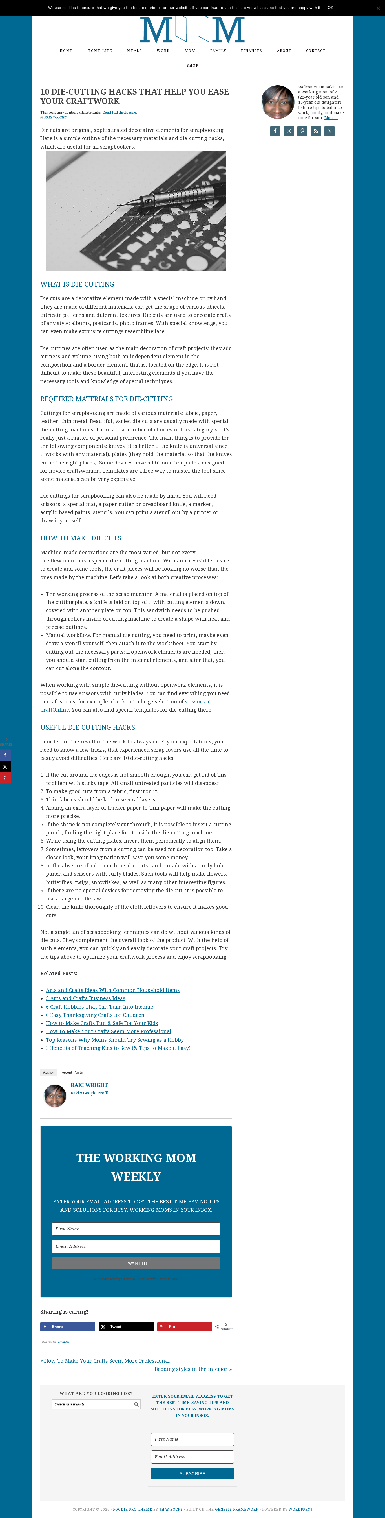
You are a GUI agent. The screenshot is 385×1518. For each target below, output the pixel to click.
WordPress (301, 1510)
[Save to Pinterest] (5, 777)
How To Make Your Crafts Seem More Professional (108, 1031)
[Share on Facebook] (5, 755)
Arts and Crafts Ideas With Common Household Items (113, 990)
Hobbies (63, 1342)
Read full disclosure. (120, 112)
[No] (378, 8)
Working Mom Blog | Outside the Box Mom (192, 18)
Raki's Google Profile (91, 1093)
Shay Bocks (171, 1510)
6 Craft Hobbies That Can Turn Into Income (99, 1007)
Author (48, 1072)
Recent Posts (72, 1072)
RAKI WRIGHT (89, 1085)
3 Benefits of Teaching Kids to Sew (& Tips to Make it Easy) (118, 1048)
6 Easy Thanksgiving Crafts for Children (95, 1015)
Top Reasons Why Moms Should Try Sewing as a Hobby (115, 1040)
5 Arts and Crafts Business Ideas (85, 998)
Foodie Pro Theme (132, 1510)
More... (331, 117)
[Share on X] (5, 766)
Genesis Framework (237, 1510)
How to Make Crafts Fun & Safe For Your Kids (102, 1023)
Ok (330, 8)
